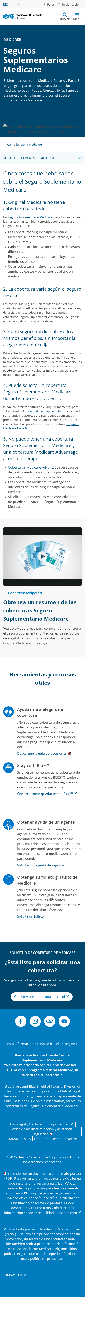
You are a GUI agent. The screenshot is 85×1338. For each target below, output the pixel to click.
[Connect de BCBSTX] (49, 1022)
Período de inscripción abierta (45, 411)
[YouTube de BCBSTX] (64, 1022)
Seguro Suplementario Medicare (29, 158)
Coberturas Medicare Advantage (33, 467)
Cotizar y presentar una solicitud (40, 996)
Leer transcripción (25, 592)
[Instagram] (35, 1022)
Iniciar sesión (70, 4)
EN (18, 4)
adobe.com (68, 1213)
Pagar (50, 4)
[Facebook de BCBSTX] (20, 1022)
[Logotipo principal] (22, 16)
